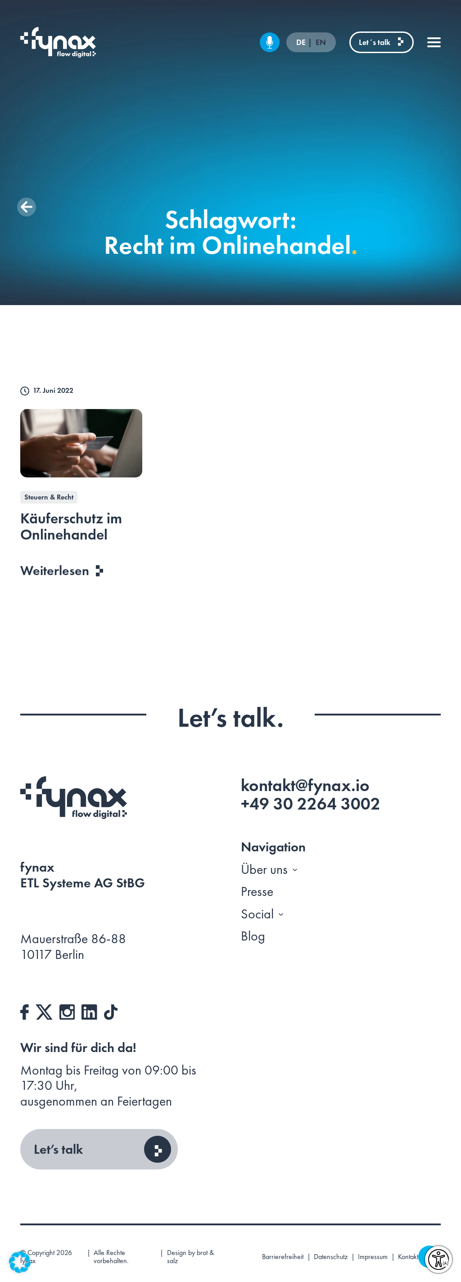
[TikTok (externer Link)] (111, 1010)
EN (321, 42)
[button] (26, 207)
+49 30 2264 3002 (310, 803)
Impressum (373, 1257)
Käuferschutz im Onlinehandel (71, 526)
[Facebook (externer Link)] (24, 1010)
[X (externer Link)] (44, 1010)
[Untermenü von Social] (281, 914)
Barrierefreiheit (282, 1257)
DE (301, 42)
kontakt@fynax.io (305, 785)
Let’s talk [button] (58, 1149)
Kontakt (408, 1257)
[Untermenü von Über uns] (295, 869)
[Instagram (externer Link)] (67, 1010)
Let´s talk (374, 42)
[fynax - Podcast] (270, 42)
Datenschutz (331, 1257)
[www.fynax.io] (58, 42)
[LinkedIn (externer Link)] (89, 1010)
